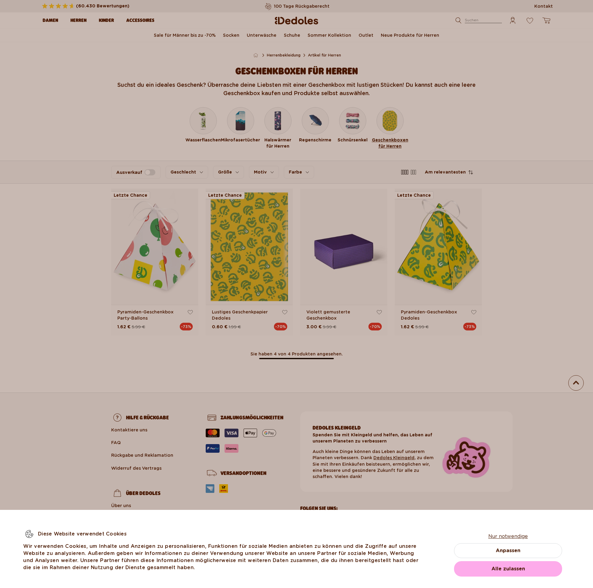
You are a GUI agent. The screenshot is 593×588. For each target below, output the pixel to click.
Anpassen (508, 550)
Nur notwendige (508, 536)
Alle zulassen (508, 569)
